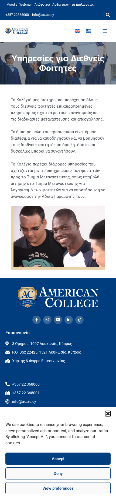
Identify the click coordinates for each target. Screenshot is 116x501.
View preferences (58, 488)
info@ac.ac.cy (43, 15)
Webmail (25, 4)
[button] (108, 413)
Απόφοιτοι (42, 4)
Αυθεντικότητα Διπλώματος (73, 4)
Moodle (11, 4)
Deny (58, 473)
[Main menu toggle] (105, 31)
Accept (58, 458)
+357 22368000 (17, 15)
